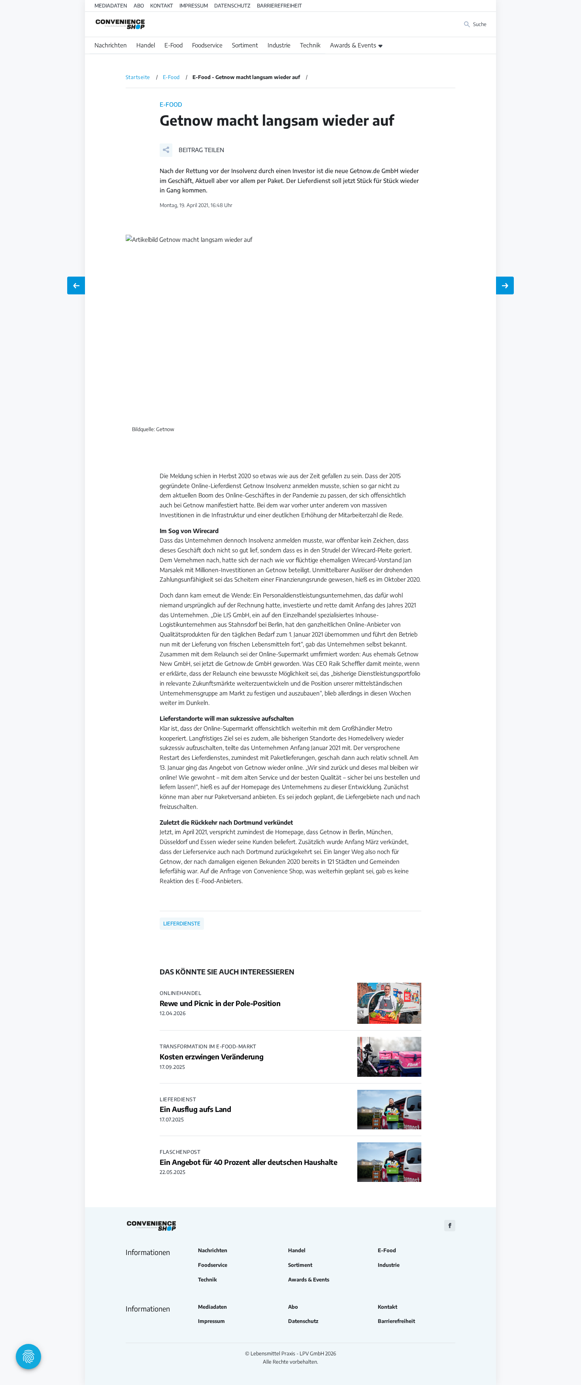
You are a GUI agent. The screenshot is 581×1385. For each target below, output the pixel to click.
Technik (310, 45)
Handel (145, 45)
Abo (139, 5)
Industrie (279, 45)
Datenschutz (232, 5)
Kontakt (161, 5)
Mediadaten (110, 5)
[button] (191, 150)
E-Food (173, 45)
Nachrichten (110, 45)
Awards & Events (353, 45)
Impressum (193, 5)
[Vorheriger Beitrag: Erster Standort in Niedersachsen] (76, 285)
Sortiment (245, 45)
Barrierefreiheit (279, 5)
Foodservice (207, 45)
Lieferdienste (181, 923)
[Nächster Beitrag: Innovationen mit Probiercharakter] (505, 285)
